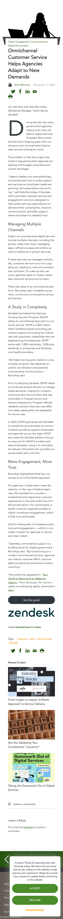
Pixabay (38, 627)
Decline (35, 900)
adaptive (22, 639)
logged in (29, 827)
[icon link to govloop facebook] (20, 91)
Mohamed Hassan (23, 627)
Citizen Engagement (18, 41)
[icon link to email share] (34, 91)
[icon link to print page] (10, 97)
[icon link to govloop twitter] (13, 91)
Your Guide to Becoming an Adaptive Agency (28, 578)
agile (32, 639)
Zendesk (13, 642)
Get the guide (31, 600)
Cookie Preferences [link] (10, 917)
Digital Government (18, 45)
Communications (39, 41)
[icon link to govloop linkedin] (27, 91)
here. (11, 590)
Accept (35, 888)
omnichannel (44, 639)
